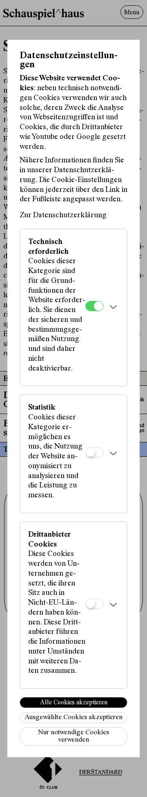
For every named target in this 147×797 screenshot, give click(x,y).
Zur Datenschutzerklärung (63, 215)
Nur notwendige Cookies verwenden (73, 736)
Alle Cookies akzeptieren (73, 702)
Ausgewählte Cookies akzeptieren (73, 717)
